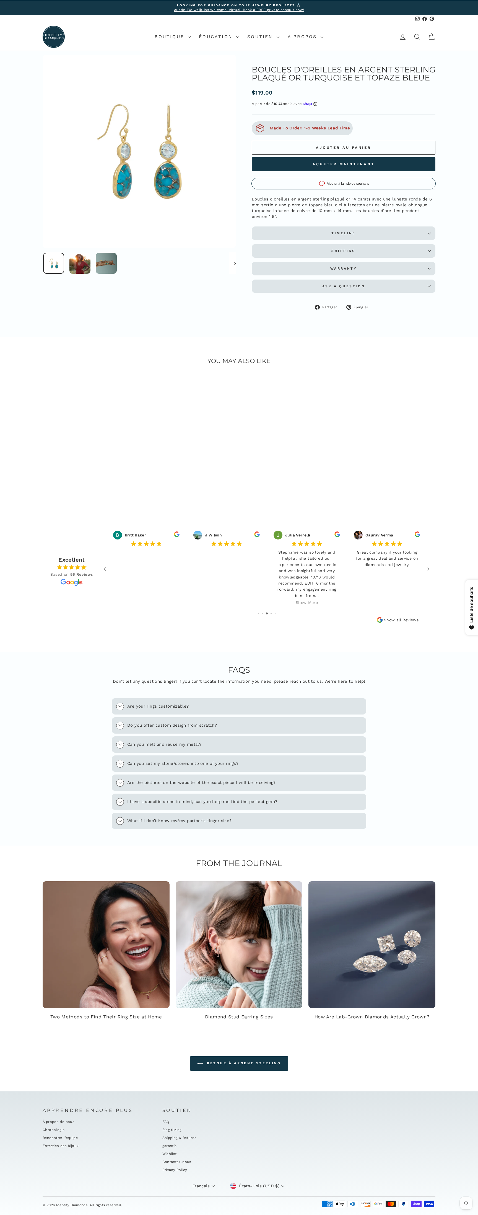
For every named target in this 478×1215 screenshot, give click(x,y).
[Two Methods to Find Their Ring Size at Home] (106, 944)
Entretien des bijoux (61, 1146)
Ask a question (343, 286)
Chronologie (53, 1130)
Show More (307, 602)
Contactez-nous (176, 1162)
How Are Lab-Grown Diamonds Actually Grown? (372, 1017)
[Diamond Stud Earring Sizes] (239, 944)
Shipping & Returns (179, 1138)
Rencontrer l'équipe (60, 1138)
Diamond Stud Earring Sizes (239, 1017)
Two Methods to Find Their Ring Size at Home (106, 1017)
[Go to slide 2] (262, 613)
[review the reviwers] (177, 535)
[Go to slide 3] (267, 613)
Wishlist (169, 1154)
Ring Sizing (172, 1130)
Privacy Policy (174, 1170)
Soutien (261, 36)
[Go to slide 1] (258, 613)
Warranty (343, 268)
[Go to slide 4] (271, 613)
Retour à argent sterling (243, 1063)
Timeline (343, 233)
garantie (169, 1146)
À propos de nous (58, 1122)
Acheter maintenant (343, 164)
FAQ (166, 1122)
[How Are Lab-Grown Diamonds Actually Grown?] (371, 944)
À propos (303, 36)
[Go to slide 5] (275, 613)
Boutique (170, 36)
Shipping (343, 251)
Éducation (217, 36)
